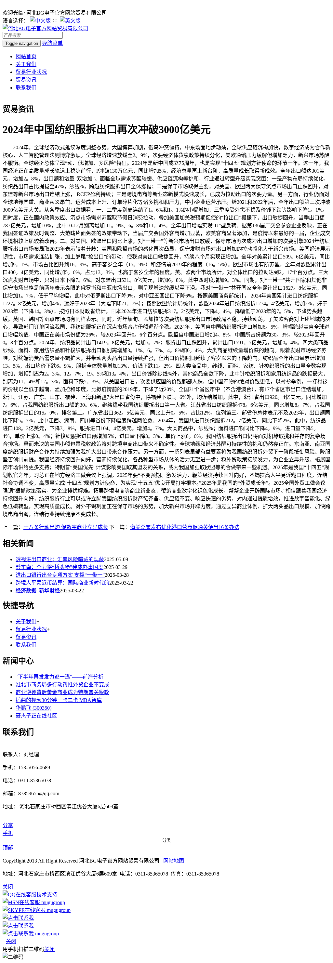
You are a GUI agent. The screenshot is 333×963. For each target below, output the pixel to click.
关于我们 (26, 64)
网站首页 (26, 56)
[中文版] (40, 20)
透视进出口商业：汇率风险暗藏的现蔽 (60, 559)
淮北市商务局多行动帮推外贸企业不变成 (62, 684)
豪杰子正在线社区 (36, 716)
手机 (8, 833)
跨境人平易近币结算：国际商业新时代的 (62, 583)
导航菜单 (52, 43)
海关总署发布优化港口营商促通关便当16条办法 (184, 527)
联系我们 (26, 87)
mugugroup (52, 902)
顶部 (8, 848)
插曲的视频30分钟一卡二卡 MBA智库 (59, 700)
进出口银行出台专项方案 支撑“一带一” (60, 575)
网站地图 (173, 861)
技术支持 (46, 894)
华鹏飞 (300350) (33, 708)
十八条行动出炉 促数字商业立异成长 (65, 527)
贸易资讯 (26, 80)
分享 (8, 825)
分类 (166, 840)
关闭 (11, 941)
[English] (70, 20)
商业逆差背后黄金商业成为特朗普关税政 (62, 692)
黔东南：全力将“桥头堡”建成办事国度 (59, 567)
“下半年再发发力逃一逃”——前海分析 (59, 676)
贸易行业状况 (31, 72)
